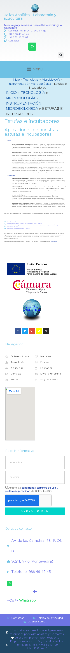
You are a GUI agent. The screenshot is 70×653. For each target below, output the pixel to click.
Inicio (16, 79)
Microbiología (51, 79)
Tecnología (31, 79)
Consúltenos (54, 241)
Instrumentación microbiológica (30, 83)
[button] (32, 47)
